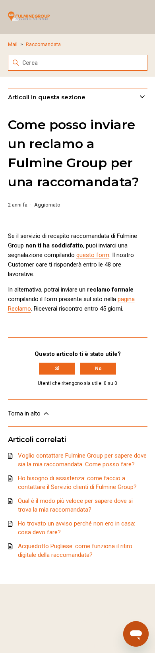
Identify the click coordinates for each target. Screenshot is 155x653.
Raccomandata (43, 44)
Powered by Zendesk (121, 646)
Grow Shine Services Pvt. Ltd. (75, 612)
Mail (12, 44)
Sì (57, 368)
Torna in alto (25, 413)
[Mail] (29, 17)
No (98, 368)
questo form (92, 255)
